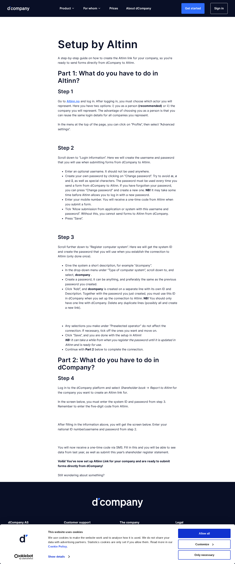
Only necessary (204, 554)
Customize (202, 544)
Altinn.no (73, 101)
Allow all (204, 533)
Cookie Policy (57, 546)
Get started (193, 8)
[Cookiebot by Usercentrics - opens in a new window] (24, 557)
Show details (56, 556)
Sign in (219, 8)
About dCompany (138, 8)
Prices (113, 8)
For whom (90, 8)
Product (65, 8)
